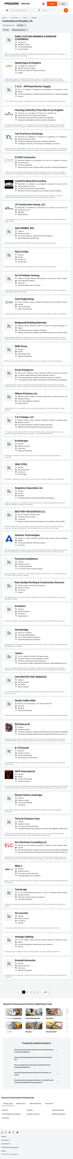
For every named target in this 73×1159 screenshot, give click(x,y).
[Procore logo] (12, 4)
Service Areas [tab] (49, 1103)
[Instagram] (13, 1132)
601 (45, 992)
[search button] (66, 10)
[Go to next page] (49, 992)
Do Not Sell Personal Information (10, 1147)
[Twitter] (9, 1132)
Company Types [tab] (8, 1103)
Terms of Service (6, 1143)
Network (25, 4)
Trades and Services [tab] (35, 1103)
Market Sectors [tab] (20, 1103)
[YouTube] (17, 1132)
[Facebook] (5, 1132)
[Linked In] (2, 1132)
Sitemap (4, 1151)
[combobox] (52, 10)
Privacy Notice (5, 1140)
